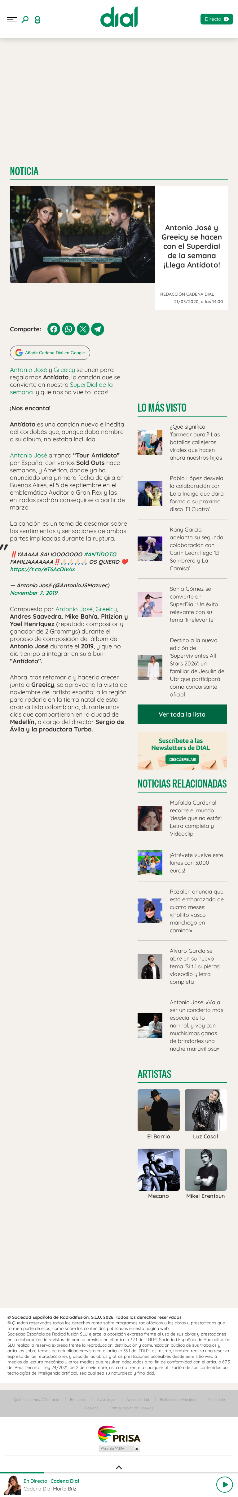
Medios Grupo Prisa (119, 1448)
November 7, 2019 (33, 592)
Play (224, 1484)
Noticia (24, 171)
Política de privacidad (178, 1399)
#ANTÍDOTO (100, 554)
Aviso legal (106, 1399)
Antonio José (28, 369)
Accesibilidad (137, 1399)
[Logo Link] (119, 16)
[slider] (119, 1472)
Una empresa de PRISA (119, 1433)
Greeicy (64, 369)
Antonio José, (74, 609)
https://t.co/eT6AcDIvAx (42, 569)
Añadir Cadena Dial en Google (55, 352)
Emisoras (78, 1399)
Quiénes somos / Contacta (36, 1399)
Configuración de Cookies (131, 1408)
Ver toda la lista (182, 714)
